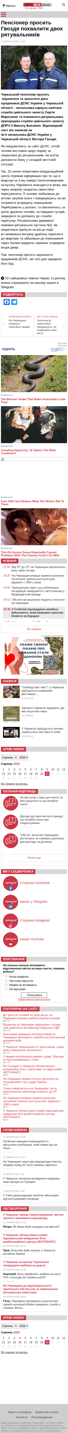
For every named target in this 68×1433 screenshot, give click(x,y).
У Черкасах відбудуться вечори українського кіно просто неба (42, 730)
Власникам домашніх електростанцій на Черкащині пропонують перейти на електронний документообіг (34, 1037)
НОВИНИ (9, 561)
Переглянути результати (34, 999)
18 (30, 773)
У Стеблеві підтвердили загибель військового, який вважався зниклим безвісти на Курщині (37, 612)
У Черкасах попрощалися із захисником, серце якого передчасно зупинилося (33, 1048)
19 (36, 773)
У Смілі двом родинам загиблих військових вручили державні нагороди (31, 1197)
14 (8, 773)
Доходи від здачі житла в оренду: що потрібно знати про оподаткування (41, 820)
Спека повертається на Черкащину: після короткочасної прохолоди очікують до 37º (30, 1090)
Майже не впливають (23, 984)
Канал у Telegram (33, 902)
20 (41, 773)
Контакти (22, 1417)
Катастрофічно (19, 976)
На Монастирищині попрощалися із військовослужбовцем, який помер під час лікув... (30, 1145)
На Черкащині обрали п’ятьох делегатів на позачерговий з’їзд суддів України (30, 1080)
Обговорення (15, 1208)
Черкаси (10, 5)
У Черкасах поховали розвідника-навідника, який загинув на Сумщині (31, 1180)
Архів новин (13, 749)
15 (14, 773)
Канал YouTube (32, 939)
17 (25, 773)
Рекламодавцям (41, 1417)
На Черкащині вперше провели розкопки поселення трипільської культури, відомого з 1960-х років (37, 579)
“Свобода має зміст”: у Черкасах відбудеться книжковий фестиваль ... (43, 691)
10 (52, 769)
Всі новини (34, 629)
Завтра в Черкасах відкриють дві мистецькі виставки (43, 709)
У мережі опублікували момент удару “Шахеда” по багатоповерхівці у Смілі (34, 1058)
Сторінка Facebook (35, 883)
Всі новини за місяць (14, 783)
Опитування (14, 959)
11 (58, 769)
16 (19, 773)
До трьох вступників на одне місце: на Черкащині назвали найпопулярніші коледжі (31, 1016)
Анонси (9, 681)
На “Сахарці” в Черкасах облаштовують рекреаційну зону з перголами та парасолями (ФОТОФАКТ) (32, 1069)
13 (3, 773)
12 (63, 769)
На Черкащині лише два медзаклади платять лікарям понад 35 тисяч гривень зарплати (32, 1163)
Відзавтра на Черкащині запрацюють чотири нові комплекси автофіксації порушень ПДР (31, 1026)
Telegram (7, 287)
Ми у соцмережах (18, 871)
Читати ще (34, 857)
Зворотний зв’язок (46, 1412)
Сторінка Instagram (35, 920)
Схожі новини (15, 1130)
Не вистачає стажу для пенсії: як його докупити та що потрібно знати (41, 801)
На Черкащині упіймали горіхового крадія (19, 323)
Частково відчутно (21, 980)
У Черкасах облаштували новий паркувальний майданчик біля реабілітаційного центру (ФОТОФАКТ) (33, 1114)
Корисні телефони (19, 1412)
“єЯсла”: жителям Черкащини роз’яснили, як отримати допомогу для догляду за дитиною (42, 838)
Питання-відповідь (19, 791)
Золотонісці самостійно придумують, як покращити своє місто (47, 327)
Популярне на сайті (20, 1009)
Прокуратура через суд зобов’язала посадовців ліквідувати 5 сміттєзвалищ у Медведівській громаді (38, 591)
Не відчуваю (17, 989)
